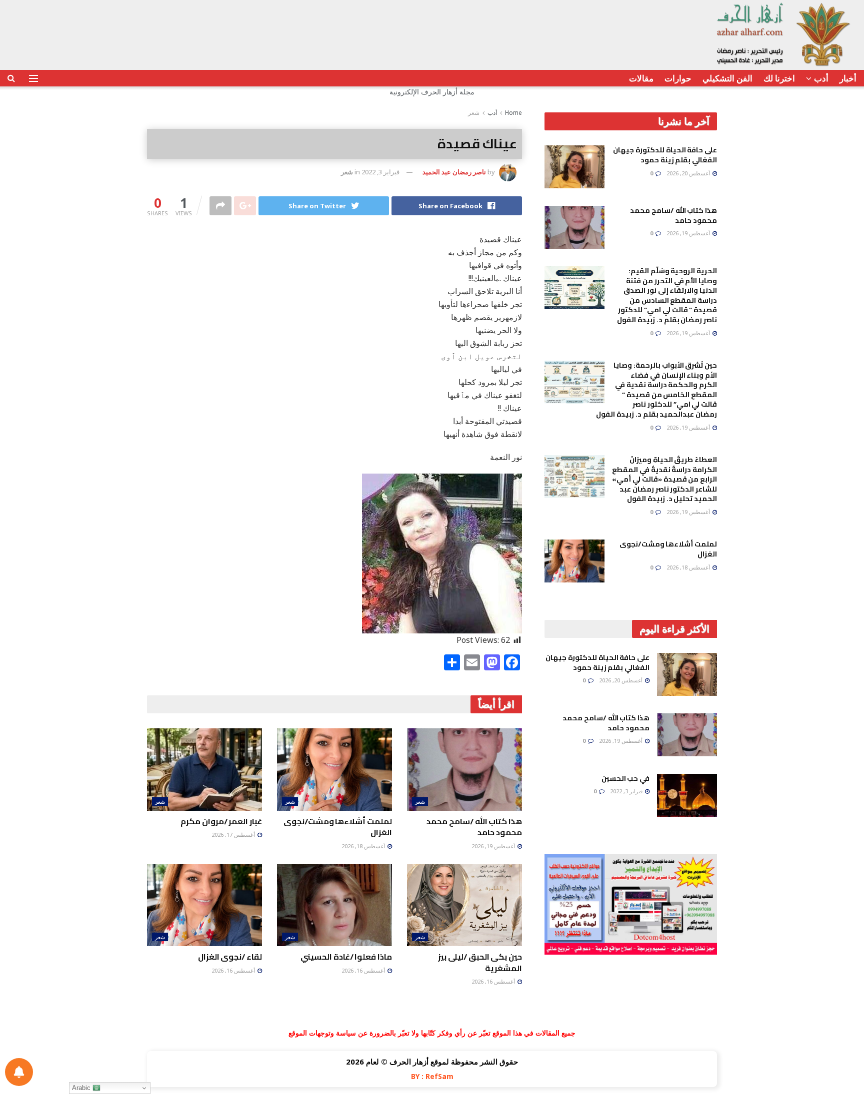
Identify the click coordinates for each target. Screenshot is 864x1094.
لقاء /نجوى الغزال (230, 956)
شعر (474, 112)
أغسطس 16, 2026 (494, 981)
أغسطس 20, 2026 (689, 173)
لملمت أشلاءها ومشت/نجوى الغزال (338, 827)
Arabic (82, 1088)
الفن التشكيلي (727, 78)
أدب (821, 78)
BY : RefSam (432, 1076)
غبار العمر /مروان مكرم (221, 821)
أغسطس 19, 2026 (494, 846)
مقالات (641, 78)
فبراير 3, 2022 (381, 171)
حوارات (678, 78)
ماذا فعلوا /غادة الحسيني (346, 956)
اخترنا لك (779, 78)
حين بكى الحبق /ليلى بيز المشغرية (480, 962)
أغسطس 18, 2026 (364, 846)
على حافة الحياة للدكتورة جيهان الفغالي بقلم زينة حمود (665, 154)
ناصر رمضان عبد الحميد (454, 171)
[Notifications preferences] (19, 1072)
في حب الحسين (626, 778)
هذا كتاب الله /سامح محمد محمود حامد (474, 827)
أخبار (848, 78)
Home (513, 112)
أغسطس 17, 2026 (234, 834)
